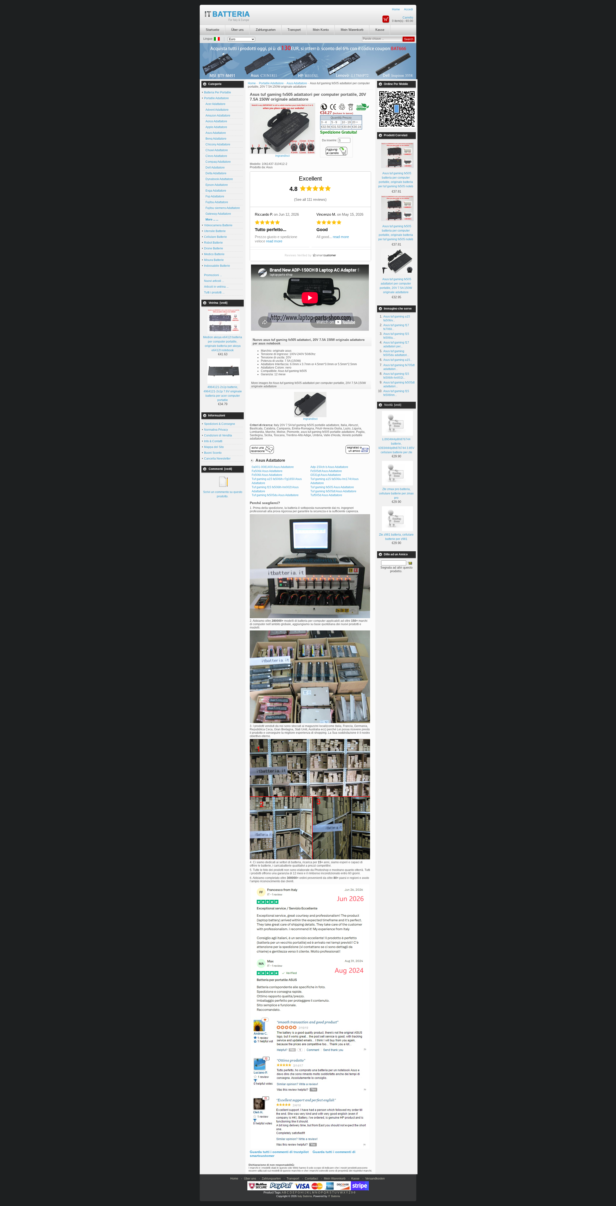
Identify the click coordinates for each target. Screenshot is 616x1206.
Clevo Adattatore (215, 156)
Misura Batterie (214, 260)
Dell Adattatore (214, 167)
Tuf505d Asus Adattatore (326, 495)
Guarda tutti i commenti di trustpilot (279, 1152)
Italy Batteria (304, 1196)
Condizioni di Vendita (218, 435)
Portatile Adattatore (271, 83)
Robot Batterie (213, 242)
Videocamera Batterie (218, 225)
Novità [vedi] (392, 405)
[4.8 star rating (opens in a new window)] (315, 188)
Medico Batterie (214, 254)
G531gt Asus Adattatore (325, 475)
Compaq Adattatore (217, 161)
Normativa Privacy (216, 429)
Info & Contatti (213, 441)
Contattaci (311, 1178)
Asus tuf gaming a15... (397, 360)
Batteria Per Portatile (217, 92)
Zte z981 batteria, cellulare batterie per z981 (396, 537)
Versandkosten (375, 1178)
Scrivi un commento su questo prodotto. (222, 494)
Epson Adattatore (216, 185)
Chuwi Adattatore (216, 150)
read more (274, 241)
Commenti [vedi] (220, 469)
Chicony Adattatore (217, 144)
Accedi (408, 9)
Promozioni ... (213, 275)
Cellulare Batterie (215, 237)
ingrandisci (310, 419)
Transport (294, 30)
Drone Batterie (213, 248)
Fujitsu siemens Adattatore (222, 208)
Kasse (379, 30)
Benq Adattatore (215, 138)
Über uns (237, 30)
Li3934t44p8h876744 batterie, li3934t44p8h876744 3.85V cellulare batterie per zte (396, 446)
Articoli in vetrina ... (216, 286)
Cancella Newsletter (217, 458)
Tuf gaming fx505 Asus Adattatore (332, 487)
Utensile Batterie (215, 231)
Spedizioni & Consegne (219, 424)
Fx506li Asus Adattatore (267, 475)
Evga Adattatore (215, 190)
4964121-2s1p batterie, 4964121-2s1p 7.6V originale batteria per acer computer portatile (223, 393)
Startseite (212, 30)
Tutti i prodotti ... (214, 292)
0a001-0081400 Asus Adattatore (273, 467)
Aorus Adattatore (215, 121)
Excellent (310, 178)
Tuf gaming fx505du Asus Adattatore (275, 495)
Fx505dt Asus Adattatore (326, 471)
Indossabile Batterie (217, 265)
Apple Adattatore (215, 127)
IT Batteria (334, 1196)
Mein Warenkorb (352, 30)
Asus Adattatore (215, 133)
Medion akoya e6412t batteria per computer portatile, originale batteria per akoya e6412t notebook (222, 344)
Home (396, 9)
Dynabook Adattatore (218, 179)
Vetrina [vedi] (218, 303)
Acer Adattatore (214, 104)
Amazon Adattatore (217, 115)
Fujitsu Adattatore (216, 202)
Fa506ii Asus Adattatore (267, 471)
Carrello (408, 17)
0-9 (353, 1192)
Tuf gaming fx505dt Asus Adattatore (333, 491)
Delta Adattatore (215, 173)
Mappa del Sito (214, 447)
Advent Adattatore (216, 109)
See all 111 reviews (310, 199)
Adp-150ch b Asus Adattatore (329, 467)
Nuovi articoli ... (214, 281)
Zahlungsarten (266, 30)
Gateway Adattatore (217, 213)
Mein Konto (321, 30)
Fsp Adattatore (214, 196)
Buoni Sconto (213, 452)
